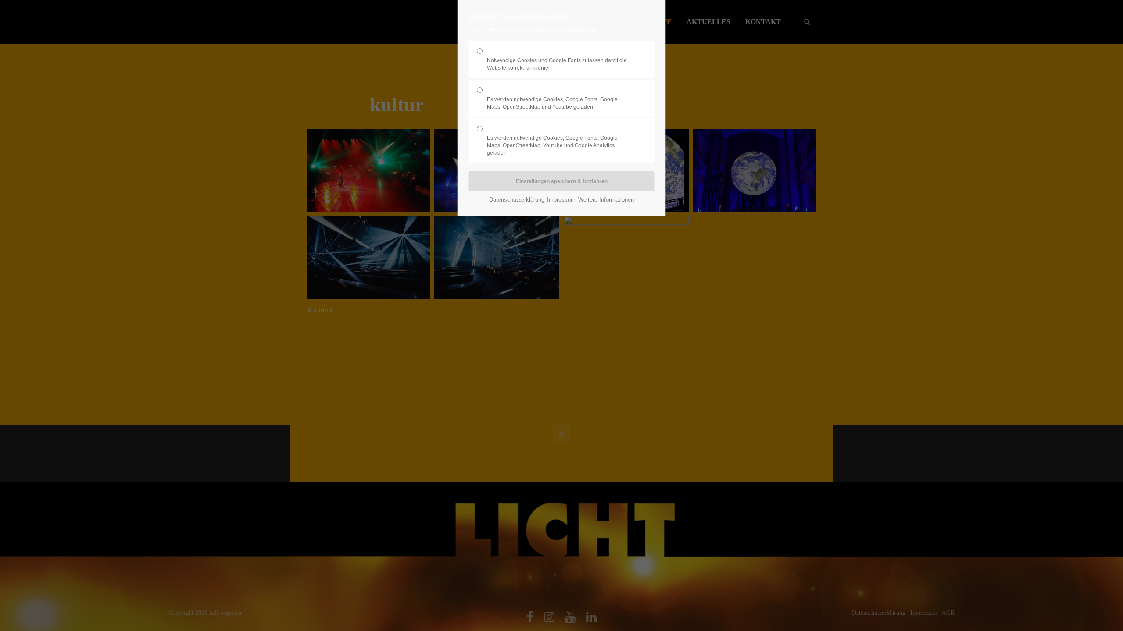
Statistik (552, 140)
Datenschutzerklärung (516, 199)
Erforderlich (557, 59)
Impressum (561, 199)
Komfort (552, 98)
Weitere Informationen (606, 199)
